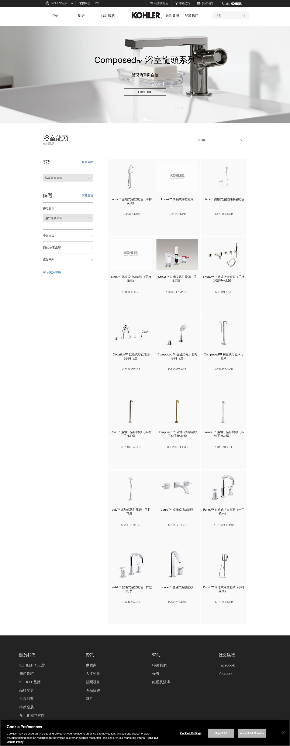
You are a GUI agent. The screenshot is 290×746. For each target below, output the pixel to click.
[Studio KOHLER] (232, 3)
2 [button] (140, 120)
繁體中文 (84, 3)
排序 (201, 140)
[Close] (283, 732)
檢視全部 (87, 162)
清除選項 (87, 195)
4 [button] (150, 120)
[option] (145, 74)
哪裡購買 (184, 3)
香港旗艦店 (161, 3)
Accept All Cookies (252, 733)
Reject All (221, 733)
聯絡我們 (207, 3)
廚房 (81, 15)
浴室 (54, 15)
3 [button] (145, 119)
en (97, 3)
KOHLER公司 (59, 3)
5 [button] (155, 120)
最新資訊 (172, 15)
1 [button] (135, 120)
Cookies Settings (190, 733)
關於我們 (191, 15)
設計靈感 (108, 15)
